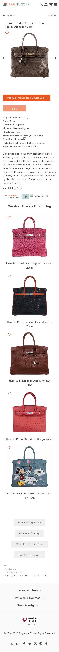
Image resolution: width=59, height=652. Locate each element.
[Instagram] (35, 643)
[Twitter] (29, 643)
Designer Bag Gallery (29, 522)
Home (5, 565)
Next (51, 15)
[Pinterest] (40, 643)
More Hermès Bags (29, 533)
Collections (11, 569)
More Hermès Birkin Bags (29, 544)
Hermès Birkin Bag (14, 572)
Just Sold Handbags (29, 555)
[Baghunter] (16, 3)
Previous (10, 15)
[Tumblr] (46, 643)
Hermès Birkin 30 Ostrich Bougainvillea (29, 439)
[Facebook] (24, 643)
